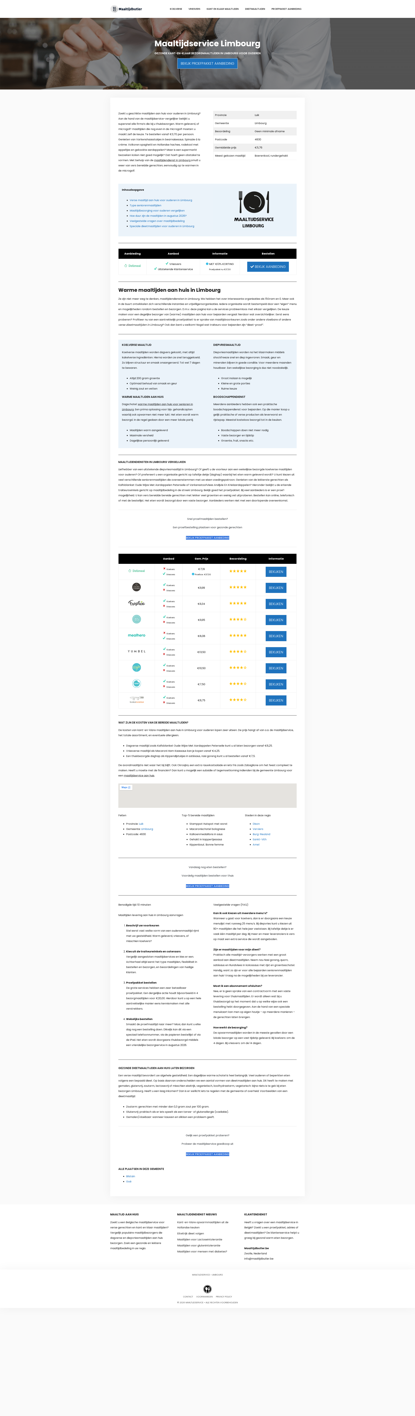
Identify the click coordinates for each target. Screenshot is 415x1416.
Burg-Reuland (261, 834)
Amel (256, 844)
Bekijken (276, 571)
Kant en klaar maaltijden (223, 9)
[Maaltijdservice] (126, 9)
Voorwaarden (204, 1296)
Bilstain (130, 1176)
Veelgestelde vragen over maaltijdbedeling (157, 221)
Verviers (258, 829)
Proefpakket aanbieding (287, 9)
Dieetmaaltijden (255, 9)
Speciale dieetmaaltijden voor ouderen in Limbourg (162, 226)
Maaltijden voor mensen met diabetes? (202, 1251)
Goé (128, 1181)
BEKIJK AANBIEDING (270, 266)
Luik (141, 824)
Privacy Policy (224, 1296)
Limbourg (147, 829)
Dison (256, 824)
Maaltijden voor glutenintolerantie (198, 1245)
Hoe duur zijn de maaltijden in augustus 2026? (158, 216)
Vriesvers (194, 9)
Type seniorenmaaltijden (145, 205)
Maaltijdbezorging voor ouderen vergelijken (157, 210)
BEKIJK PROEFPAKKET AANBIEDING (207, 63)
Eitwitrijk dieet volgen (190, 1233)
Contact (188, 1296)
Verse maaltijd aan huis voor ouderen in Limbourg (161, 200)
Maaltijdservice (201, 1274)
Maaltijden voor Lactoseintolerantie (199, 1239)
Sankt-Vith (260, 839)
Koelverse (176, 9)
